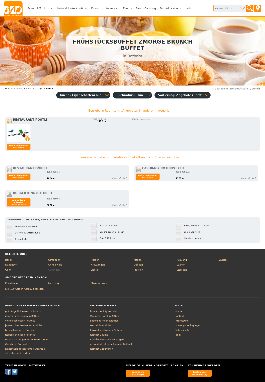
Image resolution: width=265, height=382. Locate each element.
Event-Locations (170, 8)
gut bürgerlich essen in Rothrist (23, 311)
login (178, 334)
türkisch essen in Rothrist (20, 330)
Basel (8, 260)
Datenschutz (182, 330)
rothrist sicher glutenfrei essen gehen (27, 339)
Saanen (180, 264)
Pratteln (138, 269)
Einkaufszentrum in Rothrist (106, 330)
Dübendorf (11, 264)
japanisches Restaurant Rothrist (23, 325)
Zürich (223, 260)
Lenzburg (53, 283)
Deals (95, 8)
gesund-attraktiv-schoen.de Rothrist (111, 344)
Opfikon (138, 264)
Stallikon (181, 269)
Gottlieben (54, 260)
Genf (8, 269)
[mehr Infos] (18, 133)
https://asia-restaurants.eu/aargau (25, 348)
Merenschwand (99, 283)
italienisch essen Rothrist (20, 334)
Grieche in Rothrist (16, 344)
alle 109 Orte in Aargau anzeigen (24, 288)
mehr (188, 8)
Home (178, 311)
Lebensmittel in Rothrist (104, 320)
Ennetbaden (12, 283)
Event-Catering (146, 8)
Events (127, 8)
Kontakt (179, 316)
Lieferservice (110, 8)
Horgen (95, 260)
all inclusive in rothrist (18, 353)
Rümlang (181, 260)
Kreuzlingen (98, 264)
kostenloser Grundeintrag (199, 373)
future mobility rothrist (103, 311)
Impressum (181, 320)
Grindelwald (55, 264)
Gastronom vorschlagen (138, 373)
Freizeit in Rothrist (100, 325)
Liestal (95, 269)
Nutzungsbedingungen (188, 325)
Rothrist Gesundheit (101, 348)
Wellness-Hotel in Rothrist (105, 316)
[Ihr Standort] (257, 8)
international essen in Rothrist (22, 316)
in (19, 88)
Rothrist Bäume (99, 334)
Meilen (138, 260)
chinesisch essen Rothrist (20, 320)
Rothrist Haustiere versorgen (107, 339)
